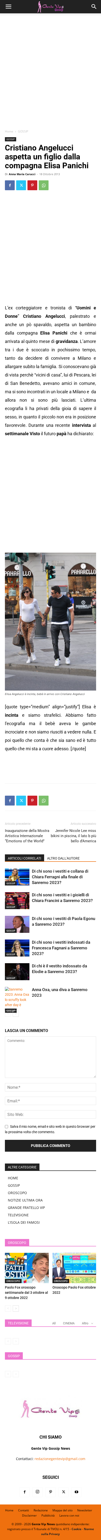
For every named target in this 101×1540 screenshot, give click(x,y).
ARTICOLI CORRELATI (24, 858)
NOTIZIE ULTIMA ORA (25, 1200)
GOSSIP (23, 131)
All (54, 1323)
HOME (13, 1178)
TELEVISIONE (18, 1215)
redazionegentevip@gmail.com (60, 1458)
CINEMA (69, 1323)
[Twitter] (21, 185)
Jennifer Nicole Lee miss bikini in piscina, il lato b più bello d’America (73, 835)
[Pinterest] (32, 185)
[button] (8, 6)
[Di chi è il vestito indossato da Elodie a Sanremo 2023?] (17, 971)
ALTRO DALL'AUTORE (63, 858)
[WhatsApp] (44, 185)
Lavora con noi (69, 1515)
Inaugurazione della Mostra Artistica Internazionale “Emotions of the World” (27, 835)
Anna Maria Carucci (22, 174)
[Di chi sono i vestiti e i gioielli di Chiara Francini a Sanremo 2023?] (17, 900)
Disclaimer (29, 1515)
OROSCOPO (17, 1192)
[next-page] (16, 1014)
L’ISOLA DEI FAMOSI (24, 1222)
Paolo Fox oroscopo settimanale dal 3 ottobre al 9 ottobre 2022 (26, 1292)
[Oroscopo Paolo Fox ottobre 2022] (74, 1268)
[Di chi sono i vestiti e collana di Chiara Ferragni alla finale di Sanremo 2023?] (17, 876)
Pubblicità (48, 1515)
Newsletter (84, 1510)
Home (9, 131)
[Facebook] (10, 185)
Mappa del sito (62, 1510)
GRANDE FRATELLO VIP (26, 1207)
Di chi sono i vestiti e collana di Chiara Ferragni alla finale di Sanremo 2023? (60, 877)
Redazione (41, 1510)
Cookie (76, 1529)
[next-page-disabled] (16, 1341)
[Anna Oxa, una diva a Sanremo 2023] (17, 1000)
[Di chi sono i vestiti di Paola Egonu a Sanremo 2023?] (17, 924)
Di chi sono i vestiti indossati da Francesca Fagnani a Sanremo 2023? (61, 948)
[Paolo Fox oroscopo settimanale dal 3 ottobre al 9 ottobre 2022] (27, 1268)
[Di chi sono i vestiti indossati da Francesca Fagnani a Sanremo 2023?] (17, 948)
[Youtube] (76, 1492)
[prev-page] (8, 1014)
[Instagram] (37, 1492)
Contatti (23, 1510)
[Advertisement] (50, 73)
